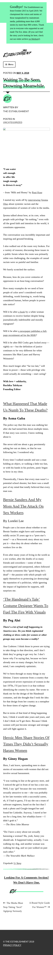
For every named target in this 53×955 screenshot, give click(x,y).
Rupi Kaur (37, 192)
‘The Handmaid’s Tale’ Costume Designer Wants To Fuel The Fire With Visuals (25, 605)
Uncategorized (12, 122)
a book (21, 311)
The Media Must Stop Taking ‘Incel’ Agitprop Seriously (13, 906)
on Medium (34, 39)
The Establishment (16, 111)
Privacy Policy (12, 945)
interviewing (34, 200)
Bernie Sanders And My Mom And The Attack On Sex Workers (23, 506)
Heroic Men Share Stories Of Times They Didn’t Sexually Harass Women (26, 744)
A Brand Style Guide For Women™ (39, 904)
